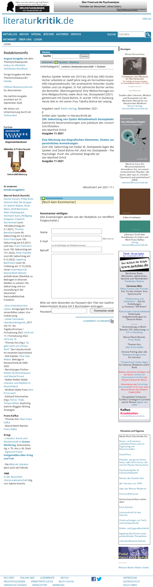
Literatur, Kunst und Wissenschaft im (17, 442)
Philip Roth (27, 199)
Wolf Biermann (19, 209)
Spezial (36, 34)
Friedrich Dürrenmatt (14, 220)
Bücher (48, 34)
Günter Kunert (12, 199)
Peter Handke (23, 252)
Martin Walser (15, 205)
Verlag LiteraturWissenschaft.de (135, 243)
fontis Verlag (68, 108)
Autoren (62, 34)
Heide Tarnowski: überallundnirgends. (15, 320)
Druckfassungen (14, 581)
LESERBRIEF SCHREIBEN (96, 321)
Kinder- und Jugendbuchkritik (134, 528)
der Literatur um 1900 (130, 483)
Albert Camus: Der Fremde (134, 288)
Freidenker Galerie (134, 281)
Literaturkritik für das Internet (130, 513)
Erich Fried (9, 239)
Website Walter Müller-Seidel (133, 567)
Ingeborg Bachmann (15, 261)
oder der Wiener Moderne (132, 488)
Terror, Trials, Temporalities (14, 401)
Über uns (25, 39)
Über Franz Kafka (134, 347)
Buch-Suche (66, 581)
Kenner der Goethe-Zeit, (131, 478)
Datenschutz (131, 581)
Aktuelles (10, 34)
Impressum (130, 577)
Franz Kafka (10, 429)
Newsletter (39, 585)
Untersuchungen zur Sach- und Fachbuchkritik (133, 521)
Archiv (24, 34)
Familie (8, 81)
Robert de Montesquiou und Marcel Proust (17, 374)
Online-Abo (10, 115)
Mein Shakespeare (14, 212)
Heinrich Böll (11, 202)
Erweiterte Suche (42, 581)
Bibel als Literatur (18, 464)
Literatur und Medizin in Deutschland (17, 384)
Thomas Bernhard (14, 230)
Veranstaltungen (15, 585)
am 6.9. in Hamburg (137, 331)
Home (46, 52)
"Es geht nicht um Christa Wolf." (16, 346)
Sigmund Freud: (18, 455)
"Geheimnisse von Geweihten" (134, 300)
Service (76, 34)
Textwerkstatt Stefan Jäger (134, 361)
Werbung (58, 585)
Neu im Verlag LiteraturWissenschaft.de (135, 107)
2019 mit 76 (10, 339)
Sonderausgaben (14, 189)
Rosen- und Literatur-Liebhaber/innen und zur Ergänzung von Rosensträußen (132, 445)
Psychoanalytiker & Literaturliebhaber (129, 471)
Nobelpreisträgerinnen (134, 354)
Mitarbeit (9, 39)
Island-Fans (125, 454)
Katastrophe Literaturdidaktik (134, 311)
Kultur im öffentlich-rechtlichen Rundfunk (16, 67)
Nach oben (130, 585)
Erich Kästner (126, 507)
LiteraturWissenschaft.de (135, 182)
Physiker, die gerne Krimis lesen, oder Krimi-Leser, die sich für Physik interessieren (133, 462)
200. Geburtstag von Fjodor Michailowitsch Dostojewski (78, 119)
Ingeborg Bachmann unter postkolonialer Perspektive (133, 534)
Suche (111, 34)
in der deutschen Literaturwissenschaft (16, 478)
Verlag (146, 18)
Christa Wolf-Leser (128, 493)
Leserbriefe (47, 577)
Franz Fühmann (23, 246)
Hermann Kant (12, 215)
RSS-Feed (9, 577)
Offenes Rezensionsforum (18, 87)
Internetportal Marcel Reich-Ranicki (15, 271)
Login (38, 39)
